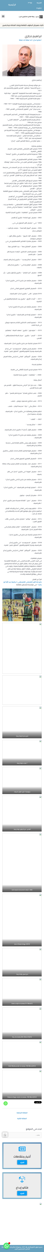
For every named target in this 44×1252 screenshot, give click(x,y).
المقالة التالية (22, 1118)
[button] (3, 16)
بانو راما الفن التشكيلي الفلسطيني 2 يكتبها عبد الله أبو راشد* (23, 583)
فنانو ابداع (37, 40)
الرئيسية (12, 5)
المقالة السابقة (22, 1112)
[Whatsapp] (6, 1103)
